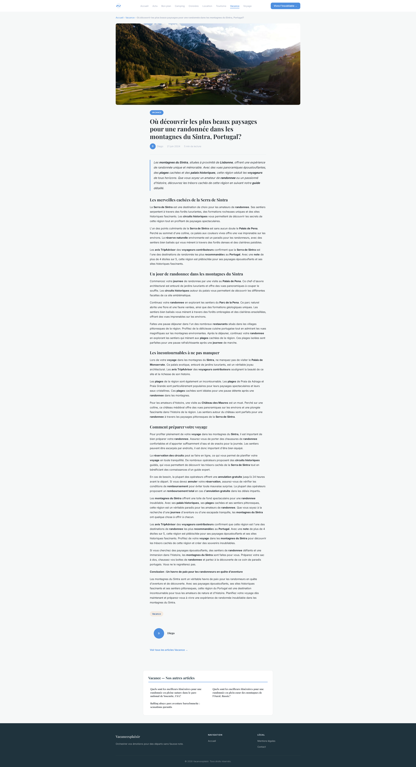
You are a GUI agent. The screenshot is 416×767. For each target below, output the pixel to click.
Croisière (194, 5)
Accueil (144, 5)
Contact (261, 746)
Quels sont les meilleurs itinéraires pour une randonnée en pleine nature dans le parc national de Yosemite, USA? (176, 692)
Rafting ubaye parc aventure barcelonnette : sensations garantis (175, 705)
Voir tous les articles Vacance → (169, 649)
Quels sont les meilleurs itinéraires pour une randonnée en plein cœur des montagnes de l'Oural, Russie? (238, 692)
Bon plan (166, 5)
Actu (154, 5)
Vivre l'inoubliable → (285, 5)
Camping (180, 5)
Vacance (234, 5)
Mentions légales (266, 740)
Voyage (247, 5)
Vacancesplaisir (128, 736)
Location (207, 5)
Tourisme (221, 5)
